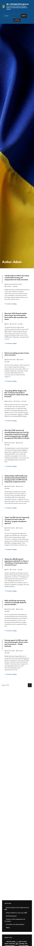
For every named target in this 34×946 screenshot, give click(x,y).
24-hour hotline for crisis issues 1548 (16, 913)
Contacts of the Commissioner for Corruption (15, 920)
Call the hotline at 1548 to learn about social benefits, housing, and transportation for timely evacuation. (17, 278)
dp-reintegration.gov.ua (17, 4)
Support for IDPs (17, 284)
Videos (8, 927)
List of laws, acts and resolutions (15, 924)
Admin (15, 286)
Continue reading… (11, 304)
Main (7, 324)
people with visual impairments (17, 20)
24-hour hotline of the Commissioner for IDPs (17, 908)
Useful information (11, 916)
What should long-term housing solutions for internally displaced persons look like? (15, 602)
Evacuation (9, 284)
